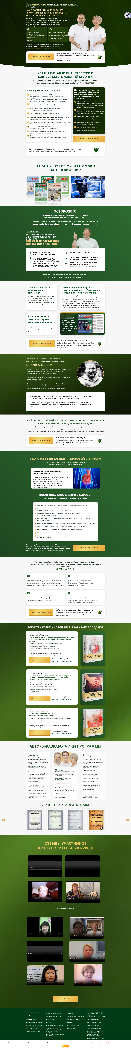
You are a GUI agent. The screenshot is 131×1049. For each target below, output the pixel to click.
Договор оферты (30, 1015)
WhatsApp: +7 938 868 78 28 (52, 1028)
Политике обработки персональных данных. (111, 1042)
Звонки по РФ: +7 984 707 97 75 (53, 1013)
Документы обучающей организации (34, 1022)
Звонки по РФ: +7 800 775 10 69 (53, 1012)
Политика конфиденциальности (33, 1012)
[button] (35, 820)
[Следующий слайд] (127, 820)
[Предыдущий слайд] (3, 820)
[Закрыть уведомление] (130, 1041)
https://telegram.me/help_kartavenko (54, 1025)
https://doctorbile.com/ (51, 1019)
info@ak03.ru (49, 1022)
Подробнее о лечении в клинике (53, 1016)
